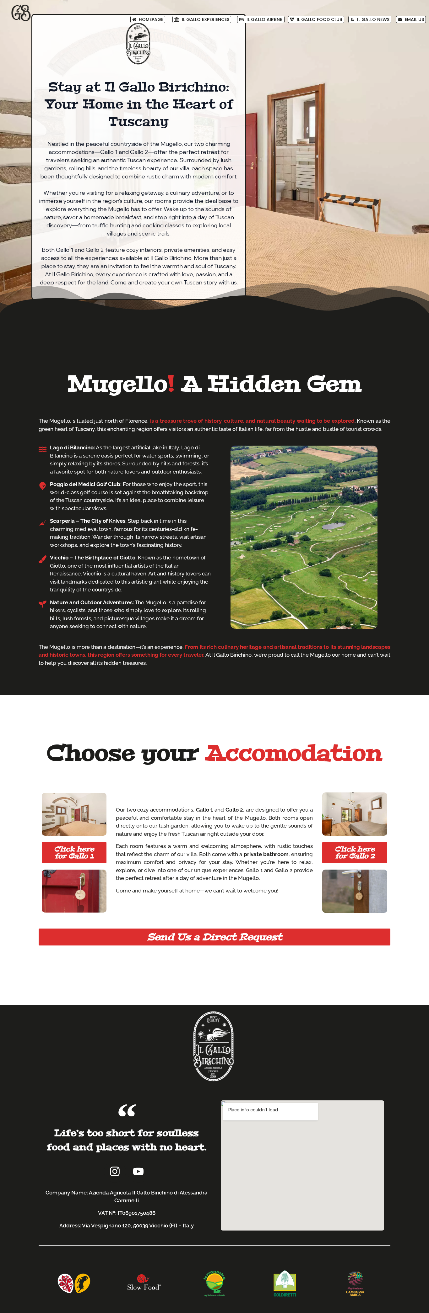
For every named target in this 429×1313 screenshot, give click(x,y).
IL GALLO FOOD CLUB (318, 19)
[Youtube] (138, 1172)
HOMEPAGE (149, 19)
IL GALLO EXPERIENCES (204, 19)
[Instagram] (115, 1172)
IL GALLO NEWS (369, 19)
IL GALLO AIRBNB (263, 19)
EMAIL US (411, 19)
